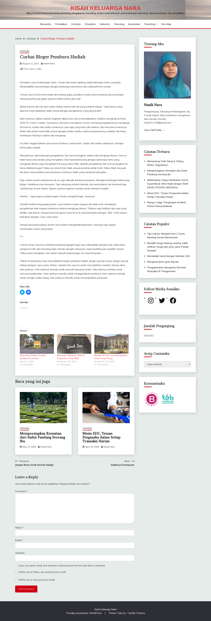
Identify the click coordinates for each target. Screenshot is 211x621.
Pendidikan (61, 24)
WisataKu (90, 24)
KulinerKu (105, 24)
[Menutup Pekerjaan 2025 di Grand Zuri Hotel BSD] (74, 344)
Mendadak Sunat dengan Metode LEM (168, 256)
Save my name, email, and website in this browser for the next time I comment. (62, 565)
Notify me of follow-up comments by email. (42, 572)
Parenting (149, 24)
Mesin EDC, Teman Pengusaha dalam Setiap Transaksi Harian (101, 437)
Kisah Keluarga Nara (105, 8)
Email (19, 540)
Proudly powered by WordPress (84, 613)
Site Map (166, 24)
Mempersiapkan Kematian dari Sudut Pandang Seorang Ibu (42, 437)
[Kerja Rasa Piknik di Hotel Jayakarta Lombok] (37, 344)
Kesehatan (134, 24)
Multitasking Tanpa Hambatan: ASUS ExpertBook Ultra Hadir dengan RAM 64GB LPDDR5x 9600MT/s (167, 183)
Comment (21, 491)
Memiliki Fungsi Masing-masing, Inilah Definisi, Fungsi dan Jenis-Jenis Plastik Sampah (167, 246)
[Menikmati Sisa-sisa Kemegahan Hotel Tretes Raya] (111, 344)
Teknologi (119, 24)
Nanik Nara (49, 63)
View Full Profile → (154, 130)
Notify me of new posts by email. (37, 579)
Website (20, 552)
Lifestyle (76, 24)
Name (19, 527)
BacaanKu (45, 24)
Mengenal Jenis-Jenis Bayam (163, 261)
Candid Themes (136, 613)
